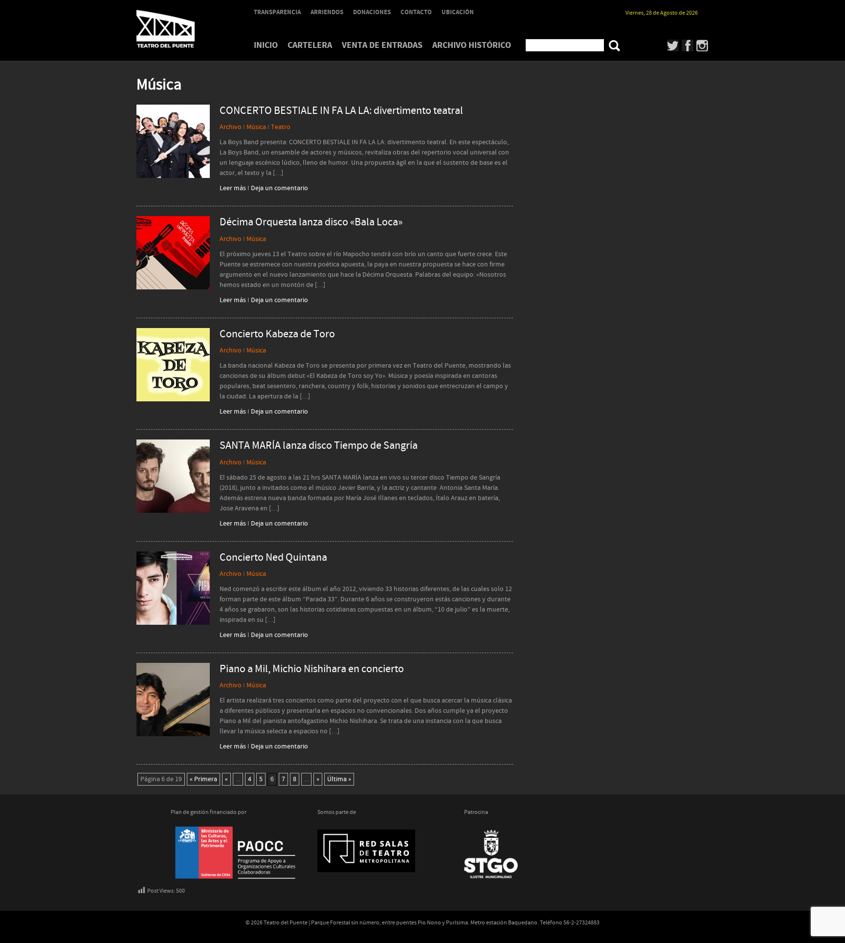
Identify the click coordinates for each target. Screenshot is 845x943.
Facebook (688, 45)
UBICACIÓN (458, 12)
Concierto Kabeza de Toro (277, 334)
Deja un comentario (279, 188)
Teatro (280, 127)
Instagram (702, 45)
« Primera (203, 779)
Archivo (231, 127)
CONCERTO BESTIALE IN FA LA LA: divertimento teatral (341, 111)
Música (256, 127)
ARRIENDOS (327, 12)
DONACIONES (372, 12)
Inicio (266, 45)
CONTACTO (416, 12)
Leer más (233, 188)
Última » (339, 779)
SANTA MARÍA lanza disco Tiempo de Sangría (319, 445)
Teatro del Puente (178, 28)
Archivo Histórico (471, 45)
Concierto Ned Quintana (273, 557)
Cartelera (310, 45)
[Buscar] (614, 45)
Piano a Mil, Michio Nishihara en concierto (312, 669)
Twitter (673, 45)
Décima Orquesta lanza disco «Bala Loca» (311, 222)
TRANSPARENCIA (277, 12)
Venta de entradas (382, 45)
